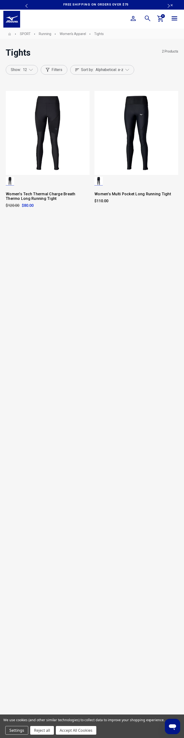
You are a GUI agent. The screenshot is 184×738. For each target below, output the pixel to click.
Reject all (42, 730)
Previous (25, 2)
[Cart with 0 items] (160, 19)
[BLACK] (10, 181)
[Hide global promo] (171, 5)
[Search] (147, 19)
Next (166, 2)
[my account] (133, 19)
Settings (16, 730)
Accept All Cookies (76, 730)
